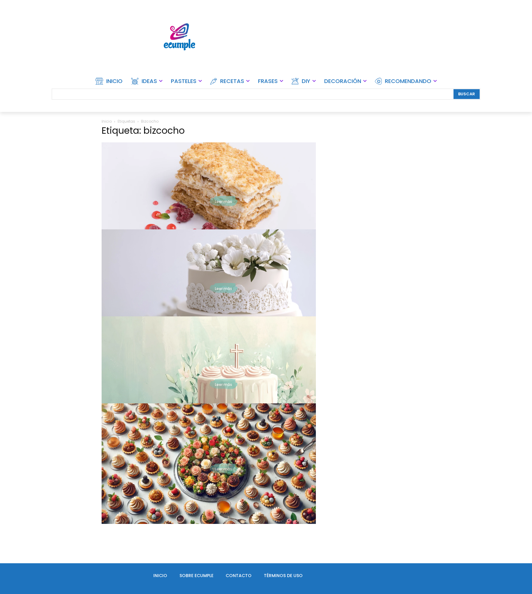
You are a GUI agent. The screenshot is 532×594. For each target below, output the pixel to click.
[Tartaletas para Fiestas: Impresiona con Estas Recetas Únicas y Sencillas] (209, 463)
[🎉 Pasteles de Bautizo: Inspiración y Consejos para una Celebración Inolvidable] (209, 376)
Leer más (223, 201)
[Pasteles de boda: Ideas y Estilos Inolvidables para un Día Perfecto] (209, 289)
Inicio (107, 121)
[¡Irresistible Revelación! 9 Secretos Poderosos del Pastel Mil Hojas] (209, 202)
